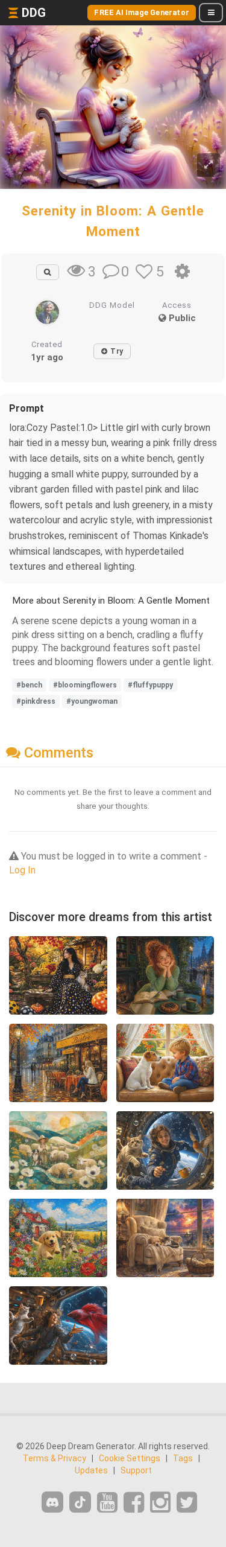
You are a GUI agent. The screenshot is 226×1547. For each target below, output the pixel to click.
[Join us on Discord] (52, 1502)
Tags (183, 1458)
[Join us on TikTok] (80, 1502)
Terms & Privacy (54, 1458)
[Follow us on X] (187, 1502)
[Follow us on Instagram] (160, 1502)
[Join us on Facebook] (134, 1502)
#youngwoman (92, 701)
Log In (22, 870)
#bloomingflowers (85, 685)
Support (136, 1470)
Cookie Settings (129, 1458)
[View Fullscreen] (208, 165)
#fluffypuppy (150, 685)
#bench (29, 685)
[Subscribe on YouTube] (107, 1502)
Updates (91, 1470)
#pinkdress (35, 701)
